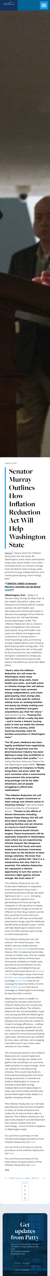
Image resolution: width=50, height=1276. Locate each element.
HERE (8, 590)
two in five (21, 980)
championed (19, 949)
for (21, 896)
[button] (44, 5)
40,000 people (17, 987)
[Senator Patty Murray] (8, 5)
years (26, 896)
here (33, 1142)
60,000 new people (15, 977)
